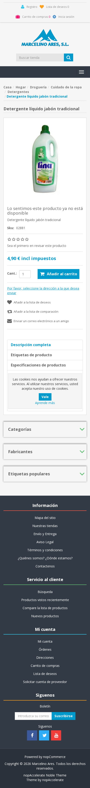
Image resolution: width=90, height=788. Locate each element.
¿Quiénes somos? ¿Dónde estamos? (45, 558)
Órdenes (45, 649)
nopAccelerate (53, 780)
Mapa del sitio (45, 517)
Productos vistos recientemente (45, 600)
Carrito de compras (45, 665)
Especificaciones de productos (38, 365)
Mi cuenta (45, 641)
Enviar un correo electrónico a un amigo (41, 321)
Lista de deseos (45, 673)
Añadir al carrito (62, 273)
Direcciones (45, 657)
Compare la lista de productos (45, 608)
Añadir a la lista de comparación (36, 311)
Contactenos (45, 566)
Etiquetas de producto (31, 354)
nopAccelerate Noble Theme (45, 775)
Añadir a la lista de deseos (32, 302)
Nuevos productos (45, 616)
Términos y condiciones (45, 550)
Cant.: (12, 273)
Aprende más (45, 403)
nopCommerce (54, 757)
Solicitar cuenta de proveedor (45, 682)
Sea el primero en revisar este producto (36, 245)
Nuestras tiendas (45, 526)
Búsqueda (45, 592)
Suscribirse (63, 716)
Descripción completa (31, 344)
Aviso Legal (45, 542)
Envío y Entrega (45, 534)
